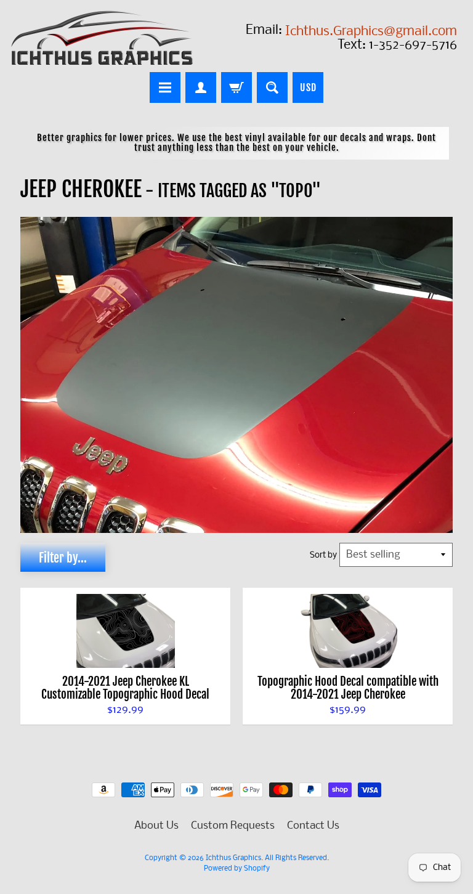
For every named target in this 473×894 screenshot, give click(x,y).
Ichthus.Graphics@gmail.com (371, 32)
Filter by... (63, 558)
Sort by (323, 555)
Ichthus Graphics (233, 858)
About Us (156, 826)
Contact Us (313, 826)
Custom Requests (233, 826)
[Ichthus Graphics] (102, 38)
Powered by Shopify (237, 868)
